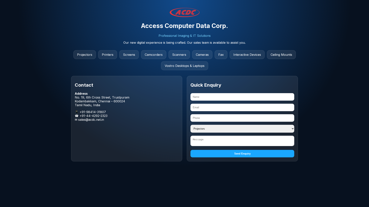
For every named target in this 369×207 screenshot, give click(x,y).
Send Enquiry (242, 153)
